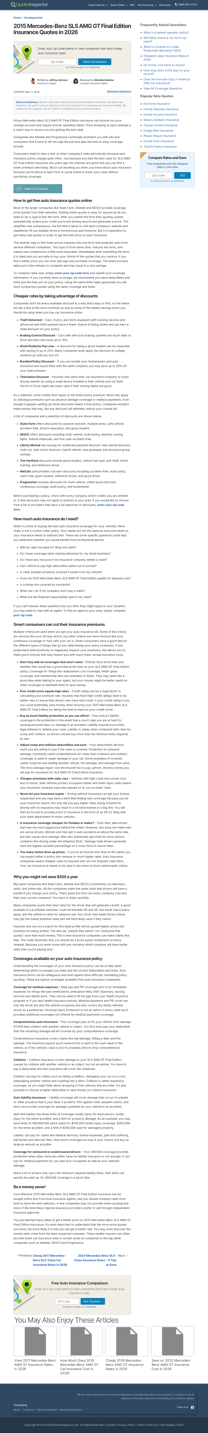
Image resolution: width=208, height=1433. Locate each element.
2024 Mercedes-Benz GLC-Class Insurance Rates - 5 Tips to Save (95, 1260)
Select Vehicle (96, 5)
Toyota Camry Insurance (160, 146)
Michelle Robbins (104, 80)
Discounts (165, 5)
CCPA (180, 1424)
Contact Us (28, 1409)
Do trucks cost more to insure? (164, 65)
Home (17, 17)
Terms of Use (94, 67)
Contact (111, 1424)
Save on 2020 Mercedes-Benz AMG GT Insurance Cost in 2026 (171, 1364)
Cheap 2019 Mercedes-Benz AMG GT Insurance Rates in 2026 (124, 1364)
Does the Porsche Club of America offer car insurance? (166, 81)
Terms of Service (147, 1424)
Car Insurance (146, 5)
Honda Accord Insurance (160, 114)
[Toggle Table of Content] (37, 188)
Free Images (167, 1424)
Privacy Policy (126, 1424)
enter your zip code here (72, 273)
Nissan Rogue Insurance (159, 135)
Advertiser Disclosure (119, 91)
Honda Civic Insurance (158, 141)
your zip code (22, 615)
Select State (117, 5)
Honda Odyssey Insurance (161, 109)
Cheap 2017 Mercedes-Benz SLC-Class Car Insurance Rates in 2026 (50, 1260)
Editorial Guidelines (27, 102)
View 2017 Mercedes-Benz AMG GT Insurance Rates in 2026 (35, 1364)
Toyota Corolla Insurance (160, 125)
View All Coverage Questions (162, 88)
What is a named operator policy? (166, 32)
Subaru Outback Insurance (161, 120)
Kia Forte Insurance (156, 103)
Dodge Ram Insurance (158, 130)
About (17, 1409)
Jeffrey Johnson (58, 80)
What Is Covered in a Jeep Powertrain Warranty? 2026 (162, 48)
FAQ (132, 5)
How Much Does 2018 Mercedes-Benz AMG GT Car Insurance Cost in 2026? (79, 1366)
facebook (192, 1407)
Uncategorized (33, 17)
